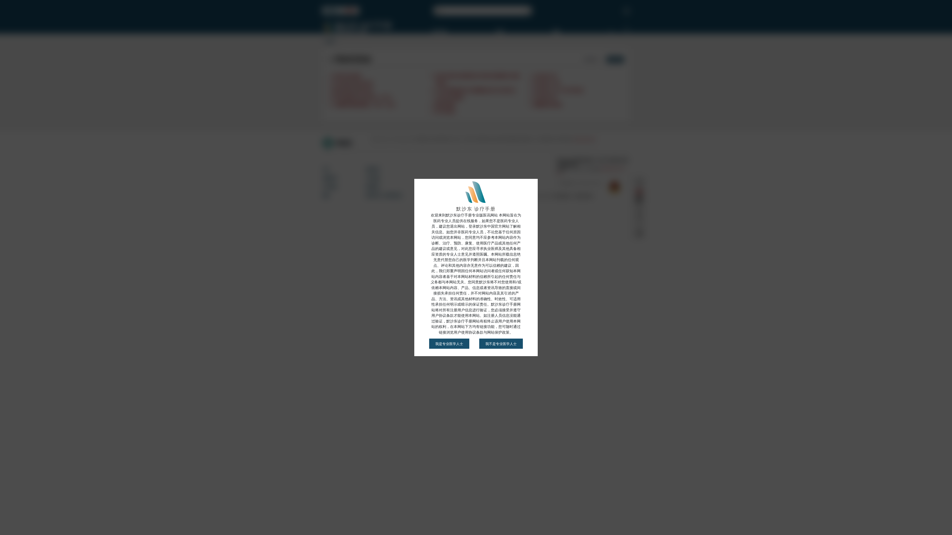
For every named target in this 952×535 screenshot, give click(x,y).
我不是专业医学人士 (501, 343)
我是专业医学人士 (449, 343)
